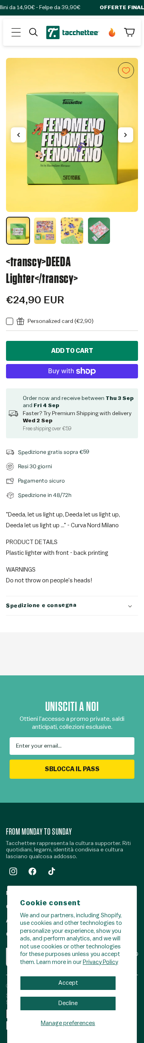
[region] (72, 151)
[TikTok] (51, 871)
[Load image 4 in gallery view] (99, 231)
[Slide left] (18, 134)
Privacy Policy (100, 962)
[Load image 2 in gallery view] (45, 231)
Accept (68, 983)
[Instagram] (13, 871)
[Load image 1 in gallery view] (18, 231)
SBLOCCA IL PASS (72, 769)
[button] (16, 32)
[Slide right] (125, 134)
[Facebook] (32, 871)
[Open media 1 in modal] (72, 135)
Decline (68, 1003)
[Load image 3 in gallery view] (72, 231)
